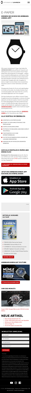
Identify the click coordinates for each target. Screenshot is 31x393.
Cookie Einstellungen (19, 390)
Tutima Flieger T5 (9, 324)
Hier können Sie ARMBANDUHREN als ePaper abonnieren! (14, 165)
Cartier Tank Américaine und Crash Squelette (17, 320)
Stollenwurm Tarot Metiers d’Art (13, 322)
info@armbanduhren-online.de (8, 361)
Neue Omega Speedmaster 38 (12, 318)
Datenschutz (24, 388)
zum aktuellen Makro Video (11, 282)
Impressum (17, 388)
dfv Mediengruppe (9, 388)
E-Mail (16, 158)
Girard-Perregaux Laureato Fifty (13, 325)
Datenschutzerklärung (24, 376)
